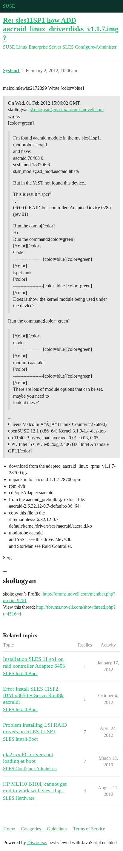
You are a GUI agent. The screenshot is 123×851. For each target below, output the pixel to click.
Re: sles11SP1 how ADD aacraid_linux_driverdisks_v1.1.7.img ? (61, 28)
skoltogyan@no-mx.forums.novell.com (67, 109)
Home (9, 828)
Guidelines (57, 828)
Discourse (36, 842)
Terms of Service (89, 828)
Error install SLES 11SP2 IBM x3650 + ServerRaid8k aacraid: (33, 695)
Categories (31, 828)
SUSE (9, 6)
